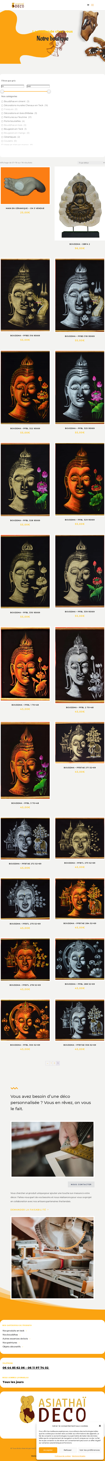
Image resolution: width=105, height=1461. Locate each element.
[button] (100, 1426)
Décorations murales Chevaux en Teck (23, 105)
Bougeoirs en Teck (13, 129)
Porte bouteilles (12, 121)
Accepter (48, 1450)
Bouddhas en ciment (14, 101)
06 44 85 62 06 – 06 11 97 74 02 (26, 1367)
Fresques (8, 109)
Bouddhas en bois (13, 125)
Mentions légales (78, 1456)
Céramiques (10, 137)
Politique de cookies (63, 1456)
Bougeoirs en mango (14, 133)
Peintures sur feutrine (15, 117)
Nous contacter (81, 1184)
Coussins (8, 141)
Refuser (68, 1450)
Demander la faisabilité (28, 1210)
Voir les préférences (90, 1450)
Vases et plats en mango (16, 145)
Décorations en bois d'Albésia (18, 113)
